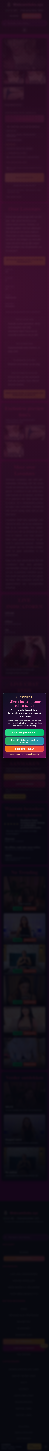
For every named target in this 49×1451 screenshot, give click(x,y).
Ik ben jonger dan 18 (25, 749)
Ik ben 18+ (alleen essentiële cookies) (24, 741)
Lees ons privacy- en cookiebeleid (24, 754)
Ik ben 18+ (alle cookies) (24, 732)
